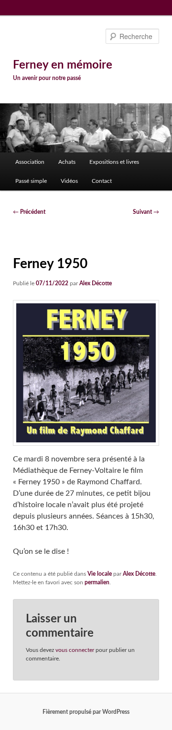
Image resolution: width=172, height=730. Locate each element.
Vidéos (69, 181)
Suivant (146, 212)
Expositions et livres (114, 162)
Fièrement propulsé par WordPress (86, 712)
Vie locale (99, 574)
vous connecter (74, 650)
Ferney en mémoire (62, 65)
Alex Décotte (95, 283)
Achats (66, 162)
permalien (97, 582)
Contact (102, 181)
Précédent (29, 212)
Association (29, 162)
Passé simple (31, 181)
